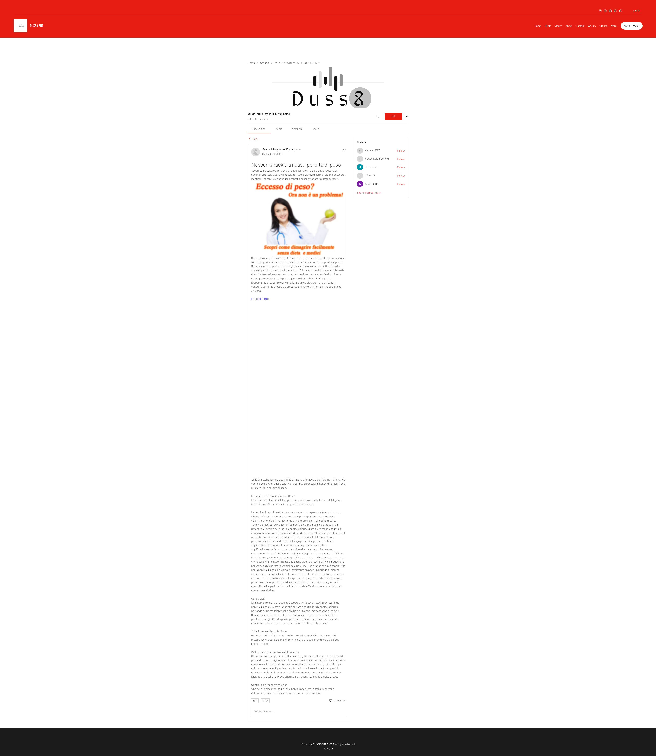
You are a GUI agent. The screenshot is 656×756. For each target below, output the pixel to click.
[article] (299, 432)
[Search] (377, 116)
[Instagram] (600, 10)
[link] (259, 128)
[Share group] (406, 116)
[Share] (344, 150)
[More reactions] (265, 700)
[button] (632, 26)
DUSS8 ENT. (37, 25)
